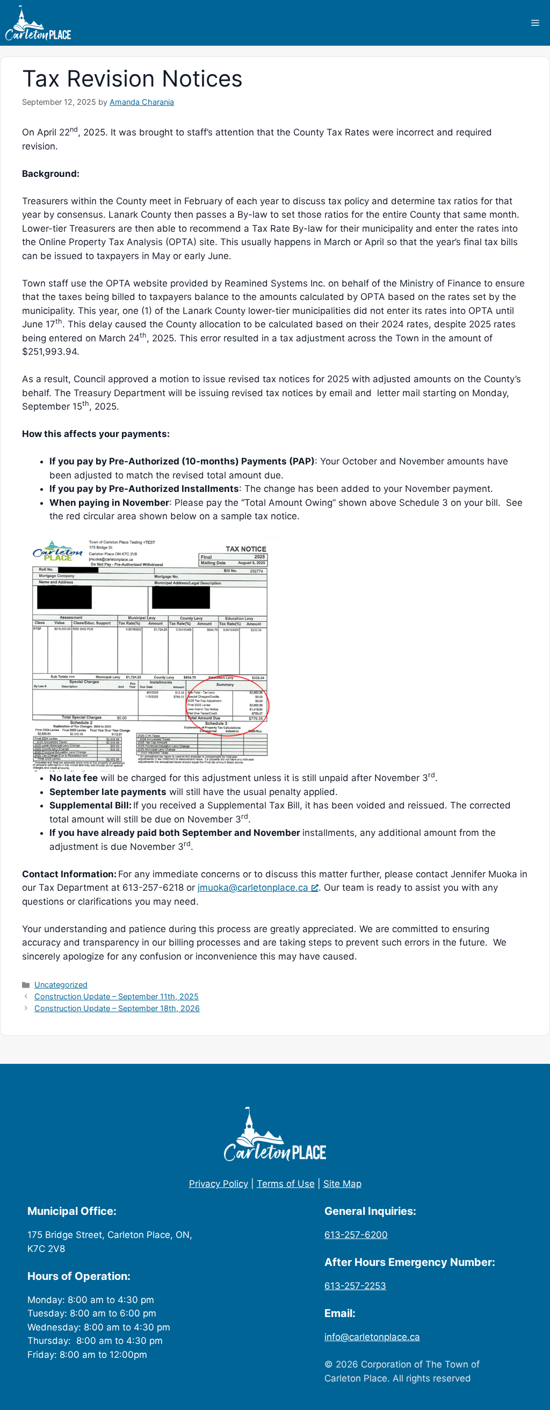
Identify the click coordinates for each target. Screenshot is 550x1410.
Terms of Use (286, 1183)
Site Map (342, 1183)
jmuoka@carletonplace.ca (253, 887)
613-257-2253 (355, 1285)
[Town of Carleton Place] (38, 23)
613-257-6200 (356, 1234)
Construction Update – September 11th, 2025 (116, 996)
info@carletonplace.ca (372, 1337)
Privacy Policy (218, 1183)
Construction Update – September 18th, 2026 (117, 1008)
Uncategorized (61, 984)
